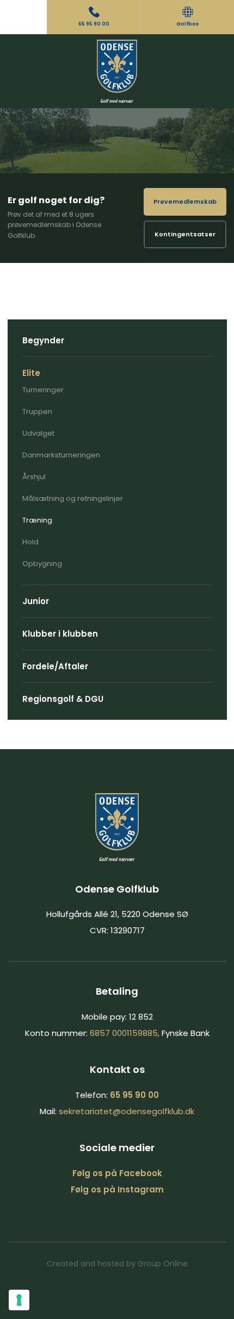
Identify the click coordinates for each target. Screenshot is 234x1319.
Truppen (37, 411)
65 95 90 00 (134, 1095)
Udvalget (38, 433)
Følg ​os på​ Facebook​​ (117, 1173)
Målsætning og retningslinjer (72, 498)
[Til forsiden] (117, 71)
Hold (30, 542)
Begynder (43, 340)
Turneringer (43, 390)
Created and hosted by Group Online (117, 1263)
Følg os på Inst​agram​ (117, 1189)
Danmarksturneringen (61, 455)
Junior (35, 601)
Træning (37, 520)
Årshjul (34, 477)
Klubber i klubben (60, 633)
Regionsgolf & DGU (62, 699)
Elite (31, 373)
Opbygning (42, 563)
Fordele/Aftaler (55, 666)
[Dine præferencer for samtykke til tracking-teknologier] (19, 1300)
